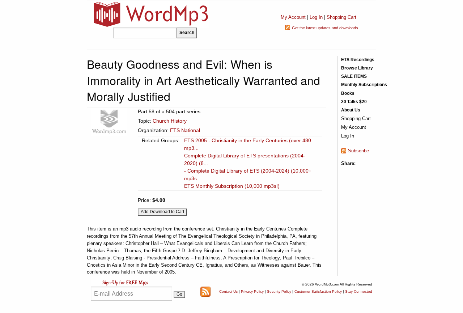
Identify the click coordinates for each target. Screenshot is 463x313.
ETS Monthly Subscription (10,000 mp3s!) (232, 186)
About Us (350, 110)
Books (347, 93)
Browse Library (357, 68)
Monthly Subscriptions (364, 84)
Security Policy (279, 291)
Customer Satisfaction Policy (318, 291)
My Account (293, 17)
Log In (316, 17)
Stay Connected (358, 291)
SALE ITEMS (354, 76)
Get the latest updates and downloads (325, 28)
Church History (170, 121)
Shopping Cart (341, 17)
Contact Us (228, 291)
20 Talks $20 (354, 101)
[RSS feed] (205, 291)
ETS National (185, 130)
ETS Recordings (357, 59)
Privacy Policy (252, 291)
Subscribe (358, 150)
